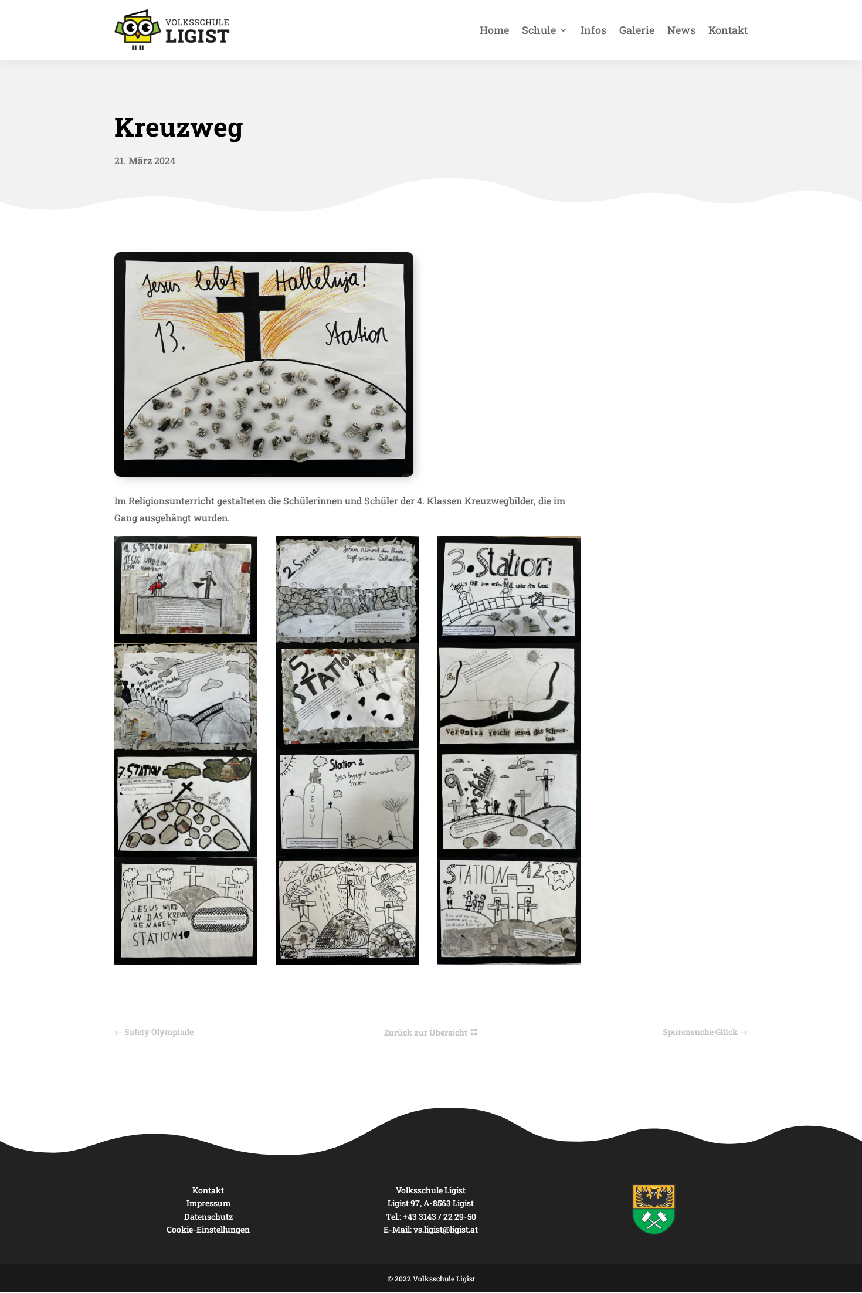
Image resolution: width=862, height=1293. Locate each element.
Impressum (208, 1203)
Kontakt (728, 30)
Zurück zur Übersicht (425, 1032)
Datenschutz (208, 1216)
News (681, 30)
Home (494, 30)
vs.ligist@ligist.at (445, 1229)
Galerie (636, 30)
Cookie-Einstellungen (208, 1229)
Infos (593, 30)
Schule (539, 30)
